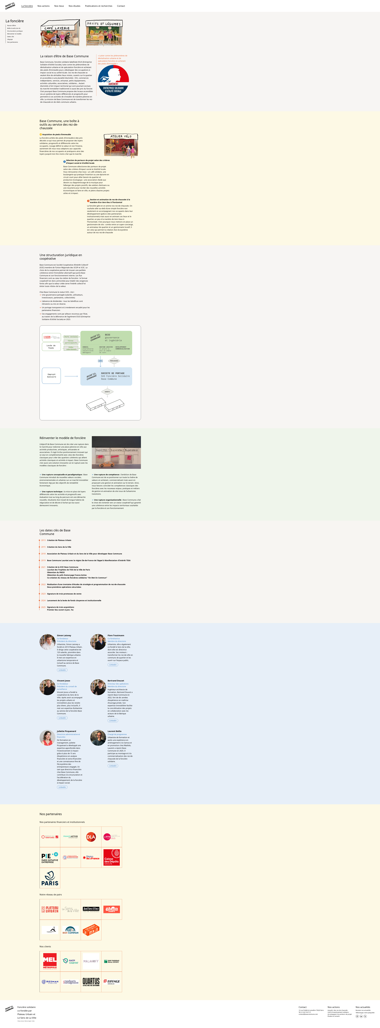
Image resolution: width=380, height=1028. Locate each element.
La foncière (27, 5)
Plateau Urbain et (26, 1014)
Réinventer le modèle (14, 34)
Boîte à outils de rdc (13, 28)
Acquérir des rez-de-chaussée (338, 1010)
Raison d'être (11, 25)
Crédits (33, 1021)
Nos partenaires (12, 42)
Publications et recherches (98, 5)
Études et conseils (334, 1016)
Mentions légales (28, 1021)
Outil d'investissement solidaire (338, 1012)
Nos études (74, 5)
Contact (121, 5)
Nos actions (44, 5)
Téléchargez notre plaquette (365, 1013)
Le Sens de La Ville (26, 1017)
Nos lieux (59, 5)
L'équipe (10, 39)
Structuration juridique (15, 31)
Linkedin (62, 670)
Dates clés (10, 36)
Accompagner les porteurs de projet (340, 1014)
